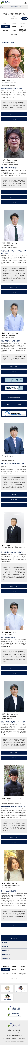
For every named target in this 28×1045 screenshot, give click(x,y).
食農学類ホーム (5, 23)
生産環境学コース (6, 954)
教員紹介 (14, 26)
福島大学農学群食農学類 (16, 6)
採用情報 (14, 1038)
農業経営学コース (6, 958)
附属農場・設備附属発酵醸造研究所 (22, 30)
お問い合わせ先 (6, 1038)
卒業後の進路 (5, 30)
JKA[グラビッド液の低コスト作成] (14, 403)
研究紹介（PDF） (14, 114)
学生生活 (22, 26)
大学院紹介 (22, 23)
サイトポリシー (21, 1038)
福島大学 (5, 2)
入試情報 (14, 30)
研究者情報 (14, 119)
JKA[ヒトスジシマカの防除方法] (14, 396)
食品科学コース (5, 946)
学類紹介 (14, 23)
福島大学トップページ (4, 6)
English (24, 18)
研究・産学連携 (14, 34)
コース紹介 (5, 26)
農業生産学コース (6, 950)
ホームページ (14, 192)
